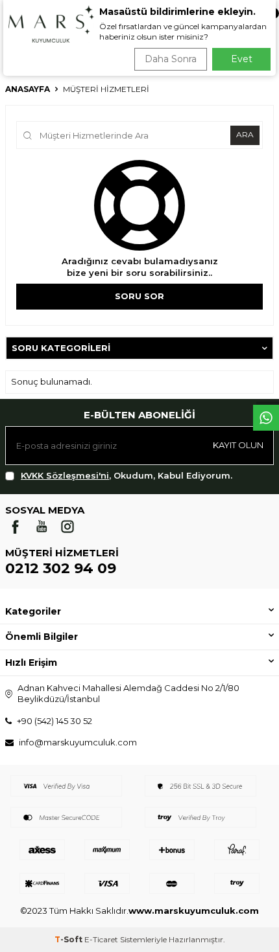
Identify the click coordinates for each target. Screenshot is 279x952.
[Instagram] (67, 526)
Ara (245, 134)
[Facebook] (15, 526)
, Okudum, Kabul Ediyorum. (126, 475)
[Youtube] (41, 526)
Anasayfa (27, 89)
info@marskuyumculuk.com (78, 742)
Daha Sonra (171, 59)
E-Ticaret (101, 939)
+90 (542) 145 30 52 (54, 721)
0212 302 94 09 (60, 568)
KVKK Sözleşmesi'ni (65, 475)
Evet (241, 59)
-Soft (69, 939)
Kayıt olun (238, 445)
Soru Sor (139, 296)
